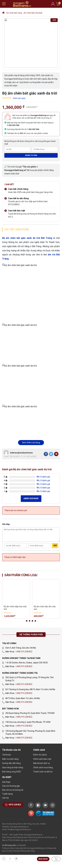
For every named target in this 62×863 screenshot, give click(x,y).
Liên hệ (5, 798)
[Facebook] (46, 454)
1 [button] (26, 621)
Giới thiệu (6, 782)
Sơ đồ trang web (9, 845)
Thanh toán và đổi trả (42, 771)
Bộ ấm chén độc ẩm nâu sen (45, 607)
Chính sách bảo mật (42, 759)
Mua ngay (43, 859)
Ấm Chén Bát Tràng (14, 13)
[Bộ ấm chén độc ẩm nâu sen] (46, 591)
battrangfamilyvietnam (21, 452)
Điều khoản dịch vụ (41, 763)
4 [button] (35, 621)
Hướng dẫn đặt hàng (11, 763)
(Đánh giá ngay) (19, 98)
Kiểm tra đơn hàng (10, 759)
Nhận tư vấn (31, 155)
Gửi (55, 545)
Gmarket (21, 4)
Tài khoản (6, 755)
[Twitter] (51, 454)
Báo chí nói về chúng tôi (12, 790)
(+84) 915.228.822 (24, 651)
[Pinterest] (56, 454)
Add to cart (56, 859)
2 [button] (29, 621)
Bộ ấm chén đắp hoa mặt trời (15, 607)
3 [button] (32, 621)
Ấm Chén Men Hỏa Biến (33, 13)
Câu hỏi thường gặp (11, 786)
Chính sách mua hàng (43, 767)
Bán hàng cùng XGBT (11, 771)
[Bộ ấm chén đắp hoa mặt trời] (16, 591)
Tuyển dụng (7, 794)
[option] (16, 599)
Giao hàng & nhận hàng (12, 767)
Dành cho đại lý (40, 755)
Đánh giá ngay (31, 498)
